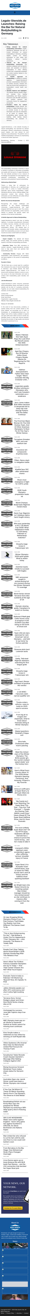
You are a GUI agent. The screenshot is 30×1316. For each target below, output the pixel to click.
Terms (2, 1313)
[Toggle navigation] (14, 12)
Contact (26, 1313)
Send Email (8, 297)
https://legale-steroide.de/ (13, 300)
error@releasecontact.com (18, 312)
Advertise (19, 1313)
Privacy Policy (10, 1313)
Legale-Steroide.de (23, 172)
